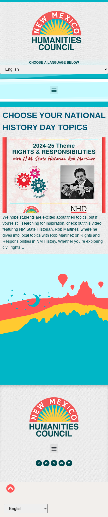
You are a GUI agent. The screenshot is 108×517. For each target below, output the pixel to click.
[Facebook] (46, 463)
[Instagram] (39, 463)
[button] (54, 90)
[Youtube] (62, 463)
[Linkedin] (69, 463)
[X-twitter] (54, 463)
